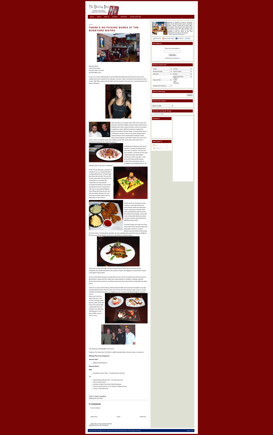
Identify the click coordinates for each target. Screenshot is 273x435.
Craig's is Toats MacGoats (100, 388)
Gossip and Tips (135, 17)
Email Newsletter (169, 38)
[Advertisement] (158, 9)
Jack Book (103, 396)
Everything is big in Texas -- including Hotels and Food (109, 373)
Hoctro (97, 396)
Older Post (143, 416)
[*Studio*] (182, 78)
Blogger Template (136, 430)
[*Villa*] (182, 81)
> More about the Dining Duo (176, 34)
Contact (114, 17)
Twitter (188, 38)
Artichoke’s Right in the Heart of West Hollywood (107, 384)
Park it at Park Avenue (99, 382)
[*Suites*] (182, 80)
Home (92, 17)
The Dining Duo (156, 113)
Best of (106, 17)
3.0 (112, 352)
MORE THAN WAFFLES (100, 363)
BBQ (114, 352)
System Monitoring (119, 430)
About (99, 17)
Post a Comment (95, 408)
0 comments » (140, 352)
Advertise (124, 17)
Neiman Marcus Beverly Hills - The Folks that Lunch (108, 380)
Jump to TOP (190, 430)
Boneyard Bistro (121, 352)
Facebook (180, 38)
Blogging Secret (102, 430)
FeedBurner (176, 58)
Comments (157, 148)
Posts (156, 145)
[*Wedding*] (182, 83)
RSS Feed (158, 38)
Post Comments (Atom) (105, 424)
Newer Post (94, 416)
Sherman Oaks (130, 352)
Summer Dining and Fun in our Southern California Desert (110, 386)
